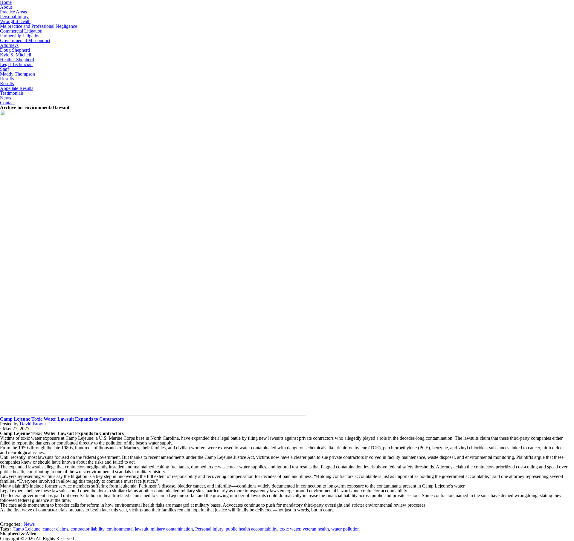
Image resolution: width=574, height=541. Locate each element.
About (6, 7)
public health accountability (251, 528)
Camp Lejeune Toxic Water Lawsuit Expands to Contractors (62, 419)
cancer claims (55, 528)
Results (7, 78)
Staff (4, 69)
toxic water (290, 528)
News (5, 97)
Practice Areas (13, 11)
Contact (7, 102)
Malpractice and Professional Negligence (38, 26)
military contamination (172, 528)
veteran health (316, 528)
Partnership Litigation (20, 35)
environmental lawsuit (127, 528)
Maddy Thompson (17, 73)
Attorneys (9, 45)
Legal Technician (16, 64)
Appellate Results (16, 88)
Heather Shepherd (17, 59)
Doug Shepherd (15, 50)
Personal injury (209, 528)
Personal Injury (14, 16)
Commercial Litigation (21, 30)
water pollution (345, 528)
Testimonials (12, 93)
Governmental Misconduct (25, 40)
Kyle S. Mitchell (15, 54)
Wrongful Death (15, 21)
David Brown (33, 423)
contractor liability (87, 528)
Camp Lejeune (26, 528)
